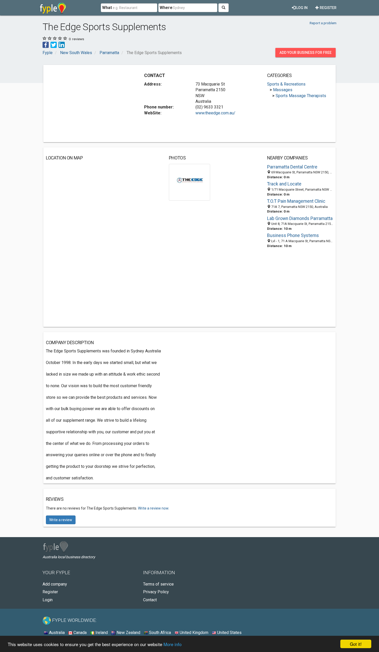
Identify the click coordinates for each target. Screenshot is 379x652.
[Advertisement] (89, 103)
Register (327, 8)
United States (229, 632)
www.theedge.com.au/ (215, 113)
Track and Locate (284, 184)
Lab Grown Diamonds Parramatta (300, 218)
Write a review (60, 520)
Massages (282, 89)
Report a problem (323, 23)
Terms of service (158, 584)
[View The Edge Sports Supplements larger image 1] (189, 182)
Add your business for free (305, 52)
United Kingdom (193, 632)
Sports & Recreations (286, 84)
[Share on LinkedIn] (62, 44)
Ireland (101, 632)
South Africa (159, 632)
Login (48, 599)
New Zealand (128, 632)
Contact (150, 599)
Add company (55, 584)
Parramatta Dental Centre (292, 167)
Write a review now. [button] (153, 508)
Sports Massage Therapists (301, 95)
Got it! (356, 644)
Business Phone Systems (293, 235)
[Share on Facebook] (46, 44)
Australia (56, 632)
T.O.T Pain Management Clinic (296, 201)
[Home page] (53, 7)
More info (172, 644)
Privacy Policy (156, 591)
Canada (79, 632)
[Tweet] (54, 44)
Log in (301, 8)
